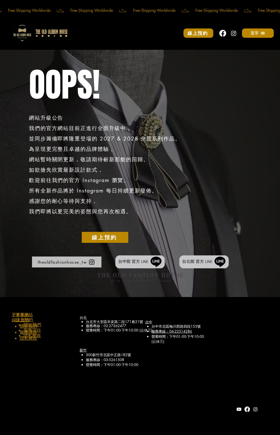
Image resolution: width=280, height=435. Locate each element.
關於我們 (32, 325)
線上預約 (24, 319)
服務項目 (32, 330)
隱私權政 (28, 338)
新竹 (83, 350)
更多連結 (24, 314)
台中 (148, 321)
